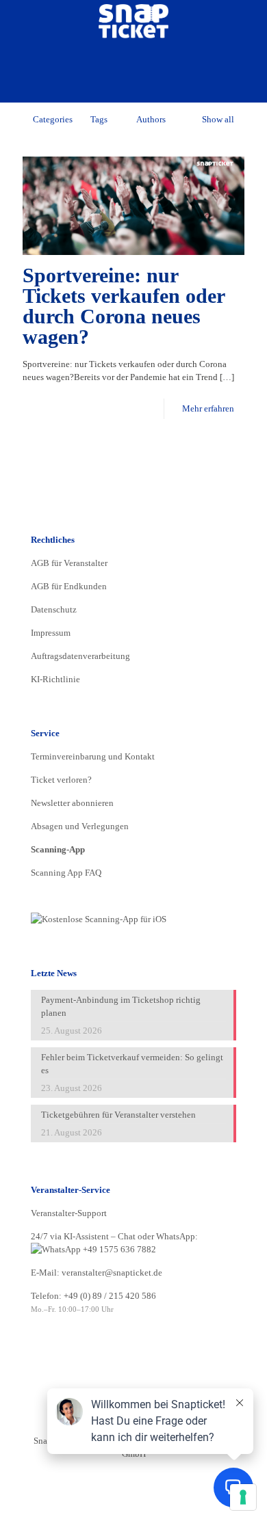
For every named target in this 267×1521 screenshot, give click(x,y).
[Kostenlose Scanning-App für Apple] (98, 919)
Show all (218, 119)
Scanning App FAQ (66, 872)
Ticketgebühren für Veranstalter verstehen (118, 1114)
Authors (151, 119)
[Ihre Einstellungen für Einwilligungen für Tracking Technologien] (243, 1497)
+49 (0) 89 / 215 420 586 (110, 1296)
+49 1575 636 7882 (118, 1249)
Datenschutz (54, 609)
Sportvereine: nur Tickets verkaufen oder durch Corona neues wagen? (124, 306)
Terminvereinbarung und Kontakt (93, 756)
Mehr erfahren (208, 408)
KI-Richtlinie (55, 679)
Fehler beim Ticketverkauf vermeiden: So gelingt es (132, 1063)
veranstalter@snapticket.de (112, 1272)
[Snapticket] (133, 20)
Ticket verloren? (61, 780)
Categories (53, 119)
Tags (98, 119)
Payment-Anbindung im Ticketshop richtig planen (121, 1006)
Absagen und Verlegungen (80, 826)
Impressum (51, 633)
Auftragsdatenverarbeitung (80, 656)
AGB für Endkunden (69, 586)
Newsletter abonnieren (72, 803)
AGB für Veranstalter (69, 563)
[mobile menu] (248, 20)
